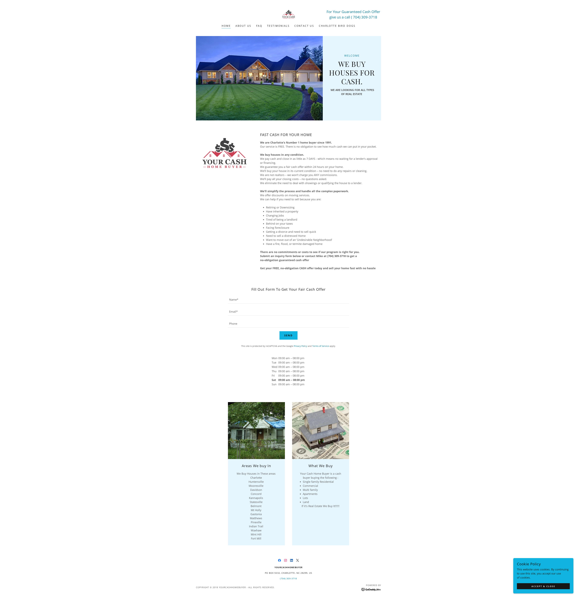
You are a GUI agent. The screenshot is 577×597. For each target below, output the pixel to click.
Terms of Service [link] (320, 346)
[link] (288, 14)
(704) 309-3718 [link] (288, 578)
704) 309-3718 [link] (365, 17)
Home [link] (226, 25)
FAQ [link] (259, 25)
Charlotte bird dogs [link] (337, 25)
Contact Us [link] (304, 25)
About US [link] (243, 25)
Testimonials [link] (278, 25)
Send (288, 335)
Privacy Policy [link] (300, 346)
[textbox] (288, 299)
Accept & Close (543, 586)
